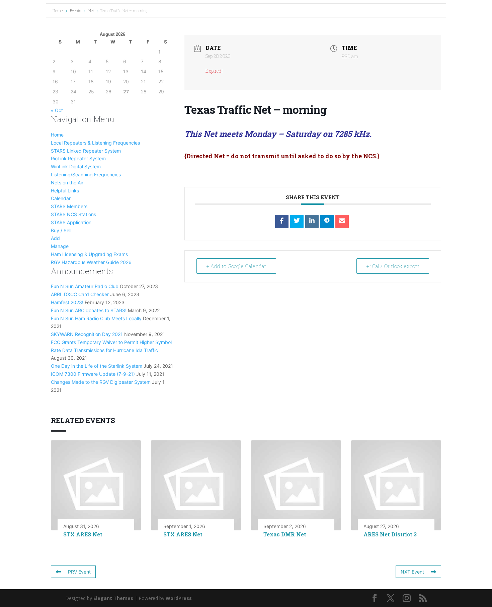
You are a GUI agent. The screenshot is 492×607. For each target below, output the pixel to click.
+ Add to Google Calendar (236, 266)
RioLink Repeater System (78, 158)
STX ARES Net (82, 534)
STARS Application (71, 222)
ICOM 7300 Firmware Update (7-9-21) (93, 374)
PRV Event (79, 572)
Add (55, 238)
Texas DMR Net (284, 534)
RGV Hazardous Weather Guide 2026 (91, 262)
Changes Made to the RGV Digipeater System (101, 382)
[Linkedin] (312, 221)
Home (58, 10)
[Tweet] (297, 221)
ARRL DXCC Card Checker (80, 294)
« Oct (57, 110)
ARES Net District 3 (390, 534)
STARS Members (69, 206)
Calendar (61, 198)
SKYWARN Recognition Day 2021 (87, 334)
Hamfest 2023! (67, 302)
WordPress (179, 598)
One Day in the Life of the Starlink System (96, 366)
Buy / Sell (61, 230)
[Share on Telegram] (327, 221)
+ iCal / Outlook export (392, 266)
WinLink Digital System (76, 166)
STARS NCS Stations (73, 214)
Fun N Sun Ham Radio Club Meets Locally (96, 318)
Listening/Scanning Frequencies (86, 174)
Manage (60, 246)
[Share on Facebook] (282, 221)
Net (91, 10)
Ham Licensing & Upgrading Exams (89, 254)
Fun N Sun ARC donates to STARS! (89, 310)
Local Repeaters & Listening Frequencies (95, 143)
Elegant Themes (113, 598)
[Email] (342, 221)
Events (75, 10)
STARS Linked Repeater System (86, 151)
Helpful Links (65, 190)
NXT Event (412, 572)
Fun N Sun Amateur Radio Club (84, 286)
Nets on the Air (67, 182)
